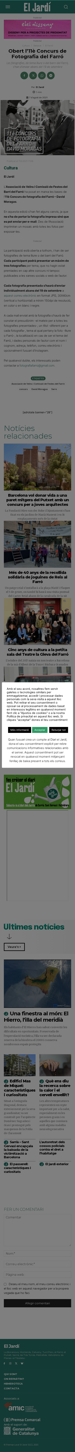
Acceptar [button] (39, 729)
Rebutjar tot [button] (59, 729)
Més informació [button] (19, 729)
